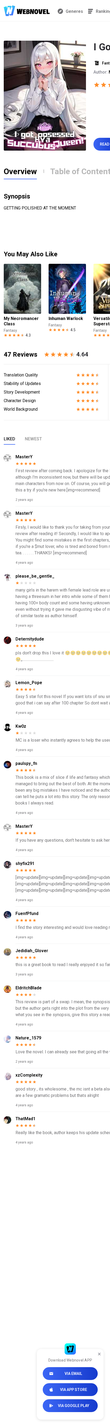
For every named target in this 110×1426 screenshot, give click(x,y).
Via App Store (73, 1389)
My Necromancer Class (21, 321)
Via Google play (73, 1406)
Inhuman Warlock (66, 318)
